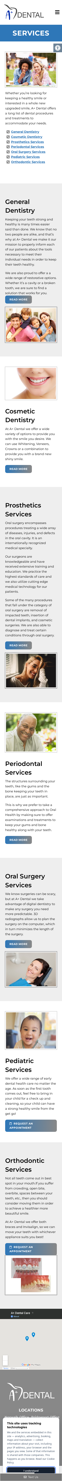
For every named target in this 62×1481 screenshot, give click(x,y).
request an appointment (21, 1125)
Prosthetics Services (27, 142)
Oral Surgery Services (28, 152)
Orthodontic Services (28, 162)
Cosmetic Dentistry (26, 137)
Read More (18, 299)
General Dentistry (25, 132)
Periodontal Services (27, 147)
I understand (31, 1470)
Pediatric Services (25, 157)
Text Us (32, 1477)
